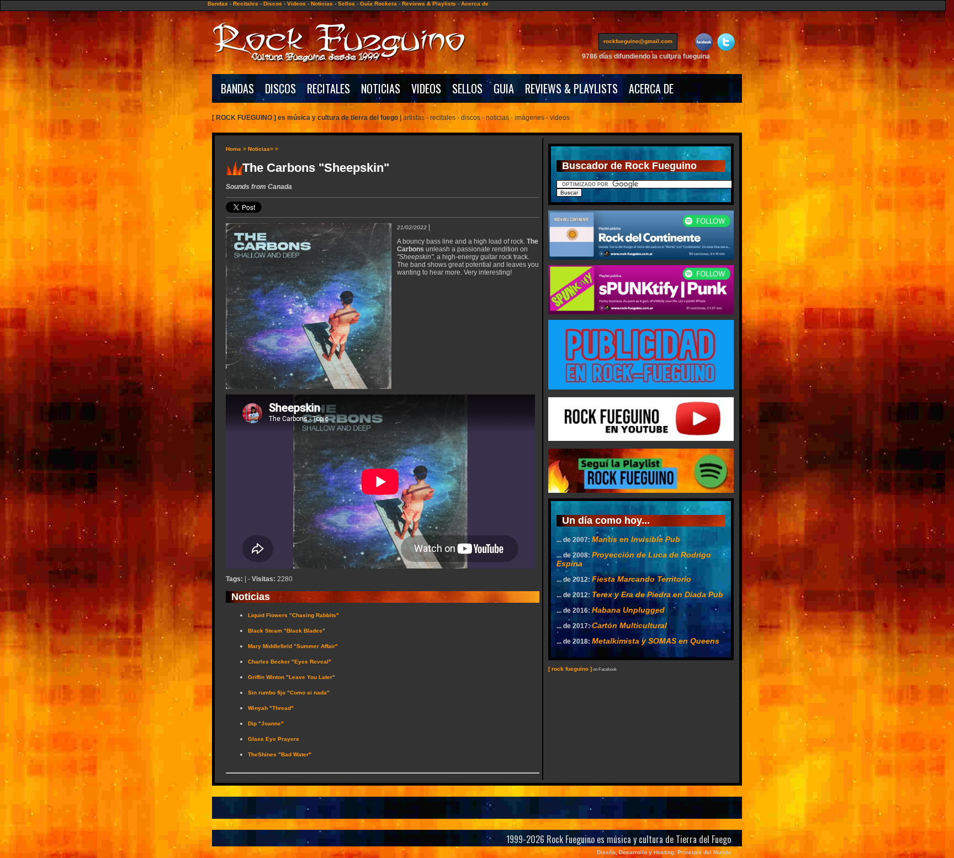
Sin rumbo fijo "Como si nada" (289, 692)
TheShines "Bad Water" (279, 754)
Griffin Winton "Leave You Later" (291, 677)
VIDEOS (426, 88)
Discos (272, 4)
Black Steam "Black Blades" (286, 631)
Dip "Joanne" (266, 723)
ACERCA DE (651, 88)
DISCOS (280, 88)
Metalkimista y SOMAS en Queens (655, 640)
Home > (236, 149)
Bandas (218, 4)
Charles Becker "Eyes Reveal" (289, 662)
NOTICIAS (380, 88)
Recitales (245, 4)
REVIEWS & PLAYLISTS (571, 88)
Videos (296, 4)
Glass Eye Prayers (273, 739)
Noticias (322, 4)
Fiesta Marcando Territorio (641, 579)
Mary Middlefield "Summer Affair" (293, 646)
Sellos (346, 4)
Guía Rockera (378, 4)
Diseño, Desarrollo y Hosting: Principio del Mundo (664, 852)
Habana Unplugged (628, 610)
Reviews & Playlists (429, 4)
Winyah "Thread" (271, 708)
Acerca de (475, 4)
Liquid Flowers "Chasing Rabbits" (293, 615)
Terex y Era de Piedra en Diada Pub (657, 594)
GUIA (504, 88)
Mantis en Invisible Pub (636, 539)
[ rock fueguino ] (570, 669)
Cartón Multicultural (629, 625)
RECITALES (328, 88)
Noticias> (260, 149)
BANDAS (237, 88)
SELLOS (467, 88)
